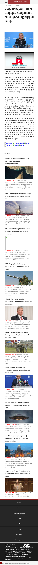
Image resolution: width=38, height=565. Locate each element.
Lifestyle (19, 524)
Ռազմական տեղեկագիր (19, 513)
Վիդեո (19, 529)
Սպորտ (19, 518)
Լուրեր (19, 502)
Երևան (19, 508)
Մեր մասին (19, 534)
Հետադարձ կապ (19, 540)
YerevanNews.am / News (19, 1)
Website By (8, 559)
